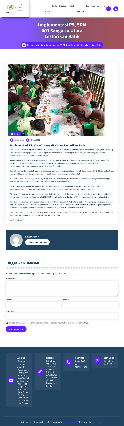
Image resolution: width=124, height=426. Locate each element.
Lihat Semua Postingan (37, 242)
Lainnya (100, 6)
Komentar (11, 278)
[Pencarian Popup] (108, 8)
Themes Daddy (69, 422)
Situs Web (10, 311)
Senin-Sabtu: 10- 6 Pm (109, 362)
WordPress (98, 422)
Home (47, 11)
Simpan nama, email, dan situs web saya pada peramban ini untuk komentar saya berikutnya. (49, 323)
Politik (71, 6)
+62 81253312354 (81, 365)
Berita (54, 6)
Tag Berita (90, 6)
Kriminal (62, 6)
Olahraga (80, 11)
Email (66, 299)
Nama (9, 299)
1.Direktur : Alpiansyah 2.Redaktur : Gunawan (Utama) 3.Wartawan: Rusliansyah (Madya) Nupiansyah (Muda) (51, 373)
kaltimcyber (19, 140)
